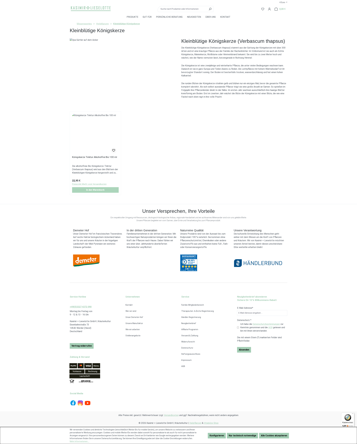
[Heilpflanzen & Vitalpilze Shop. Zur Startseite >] (91, 8)
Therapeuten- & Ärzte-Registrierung (197, 311)
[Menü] (352, 414)
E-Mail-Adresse (245, 308)
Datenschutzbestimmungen (266, 324)
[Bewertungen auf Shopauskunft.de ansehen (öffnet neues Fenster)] (205, 262)
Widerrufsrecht (188, 342)
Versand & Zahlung (189, 335)
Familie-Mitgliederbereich (192, 305)
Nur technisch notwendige (242, 435)
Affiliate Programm (189, 329)
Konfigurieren (217, 435)
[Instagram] (80, 402)
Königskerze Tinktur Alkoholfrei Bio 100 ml (94, 157)
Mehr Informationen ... (79, 441)
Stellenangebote (133, 335)
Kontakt (129, 305)
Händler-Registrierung (191, 317)
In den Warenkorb (95, 190)
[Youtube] (87, 402)
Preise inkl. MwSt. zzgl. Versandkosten (89, 184)
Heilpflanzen (195, 423)
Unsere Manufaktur (134, 323)
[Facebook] (73, 402)
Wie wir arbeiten (133, 329)
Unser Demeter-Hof (134, 317)
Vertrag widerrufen (82, 345)
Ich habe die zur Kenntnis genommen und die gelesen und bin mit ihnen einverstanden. (262, 327)
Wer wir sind (131, 311)
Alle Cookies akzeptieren (274, 435)
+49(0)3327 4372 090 (80, 306)
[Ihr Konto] (269, 9)
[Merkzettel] (113, 150)
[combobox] (182, 9)
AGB (183, 366)
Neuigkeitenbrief (188, 323)
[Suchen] (210, 9)
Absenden (244, 349)
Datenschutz (187, 348)
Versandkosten (171, 415)
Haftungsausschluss (190, 354)
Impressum (186, 360)
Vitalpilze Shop (211, 423)
